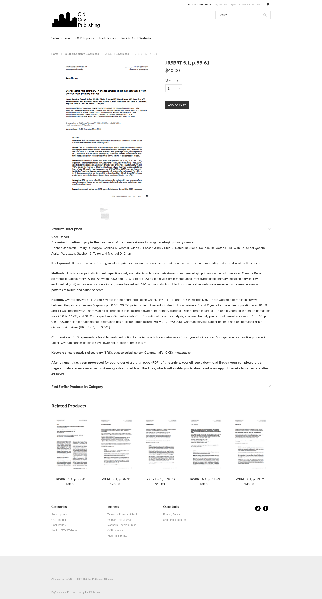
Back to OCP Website (136, 38)
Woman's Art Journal (119, 519)
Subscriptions (60, 38)
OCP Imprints (84, 38)
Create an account (250, 4)
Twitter (258, 508)
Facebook (265, 508)
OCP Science (115, 530)
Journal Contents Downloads (82, 54)
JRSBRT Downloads (117, 54)
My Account (221, 4)
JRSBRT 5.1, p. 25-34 (115, 479)
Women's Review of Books (123, 514)
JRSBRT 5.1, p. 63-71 (249, 479)
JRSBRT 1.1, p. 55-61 (70, 479)
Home (54, 54)
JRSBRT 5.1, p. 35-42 (160, 479)
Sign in (233, 4)
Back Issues (107, 38)
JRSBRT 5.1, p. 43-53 (204, 479)
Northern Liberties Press (121, 525)
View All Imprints (117, 535)
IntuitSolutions (92, 592)
